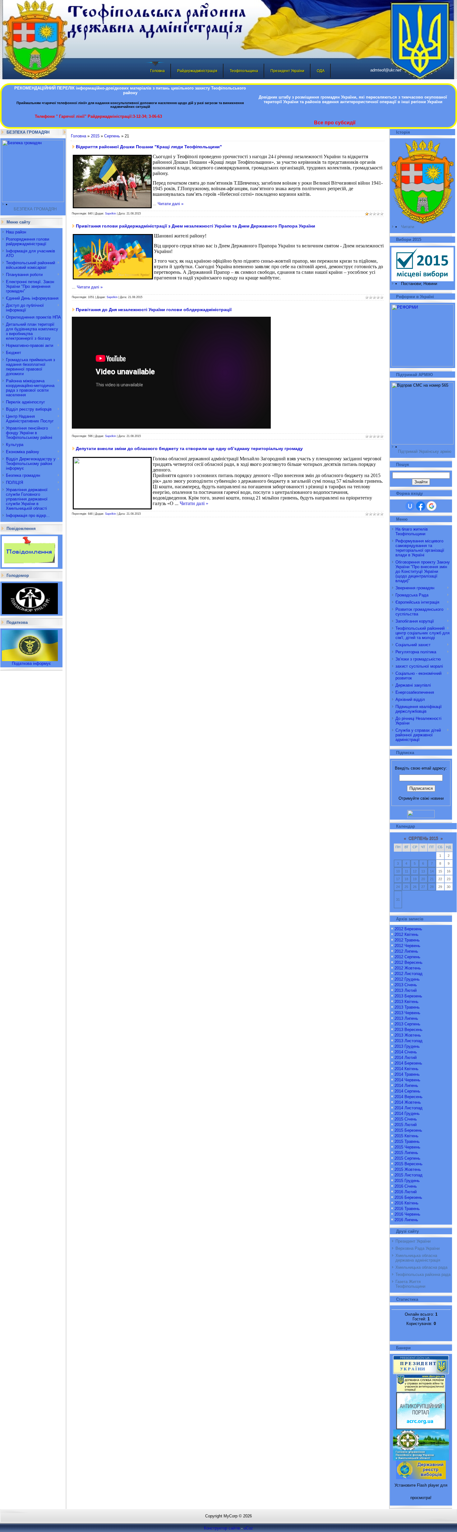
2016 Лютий (406, 1191)
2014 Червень (407, 1080)
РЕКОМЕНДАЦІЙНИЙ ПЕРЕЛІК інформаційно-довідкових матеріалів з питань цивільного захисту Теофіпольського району (130, 90)
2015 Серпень (407, 1158)
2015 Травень (407, 1141)
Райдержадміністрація (197, 71)
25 (406, 887)
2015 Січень (406, 1119)
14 (432, 871)
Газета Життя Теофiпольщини (410, 1284)
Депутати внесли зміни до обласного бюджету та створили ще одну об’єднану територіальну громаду (189, 448)
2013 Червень (407, 1012)
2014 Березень (408, 1063)
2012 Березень (408, 929)
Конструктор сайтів (222, 1528)
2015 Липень (406, 1152)
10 (398, 871)
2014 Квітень (406, 1068)
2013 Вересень (408, 1029)
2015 (95, 136)
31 (398, 899)
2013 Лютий (406, 990)
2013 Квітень (406, 1001)
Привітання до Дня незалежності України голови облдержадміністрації (154, 309)
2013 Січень (406, 984)
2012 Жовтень (408, 968)
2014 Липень (406, 1085)
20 (423, 879)
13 (423, 871)
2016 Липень (406, 1219)
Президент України (287, 71)
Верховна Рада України (417, 1248)
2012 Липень (406, 951)
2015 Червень (407, 1147)
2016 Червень (407, 1214)
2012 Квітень (406, 934)
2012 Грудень (407, 979)
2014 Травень (407, 1074)
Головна (157, 71)
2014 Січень (406, 1052)
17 (398, 879)
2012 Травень (407, 940)
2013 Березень (408, 996)
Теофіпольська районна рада (422, 1274)
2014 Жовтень (408, 1102)
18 (406, 879)
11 (406, 871)
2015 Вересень (408, 1164)
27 (423, 887)
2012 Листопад (408, 973)
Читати (407, 226)
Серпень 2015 (423, 838)
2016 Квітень (406, 1203)
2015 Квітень (406, 1136)
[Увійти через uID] (410, 506)
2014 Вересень (408, 1096)
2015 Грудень (407, 1180)
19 (415, 879)
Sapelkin (110, 213)
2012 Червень (407, 945)
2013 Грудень (407, 1046)
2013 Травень (407, 1007)
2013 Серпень (407, 1024)
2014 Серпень (407, 1091)
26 (415, 887)
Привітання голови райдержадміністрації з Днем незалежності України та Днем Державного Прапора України (195, 225)
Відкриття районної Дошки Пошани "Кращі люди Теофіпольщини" (149, 146)
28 (432, 887)
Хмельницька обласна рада (421, 1267)
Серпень (112, 136)
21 (432, 879)
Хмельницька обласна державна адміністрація (417, 1258)
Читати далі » (170, 203)
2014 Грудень (407, 1113)
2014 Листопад (408, 1108)
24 (398, 887)
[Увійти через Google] (431, 506)
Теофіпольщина (244, 71)
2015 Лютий (406, 1124)
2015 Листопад (408, 1175)
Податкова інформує (31, 663)
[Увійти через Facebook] (420, 506)
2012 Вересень (408, 962)
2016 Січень (406, 1186)
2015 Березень (408, 1130)
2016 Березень (408, 1197)
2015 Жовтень (408, 1169)
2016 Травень (407, 1208)
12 (415, 871)
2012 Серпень (407, 957)
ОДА (321, 71)
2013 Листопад (408, 1040)
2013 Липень (406, 1018)
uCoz (248, 1528)
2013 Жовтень (408, 1035)
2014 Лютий (406, 1057)
